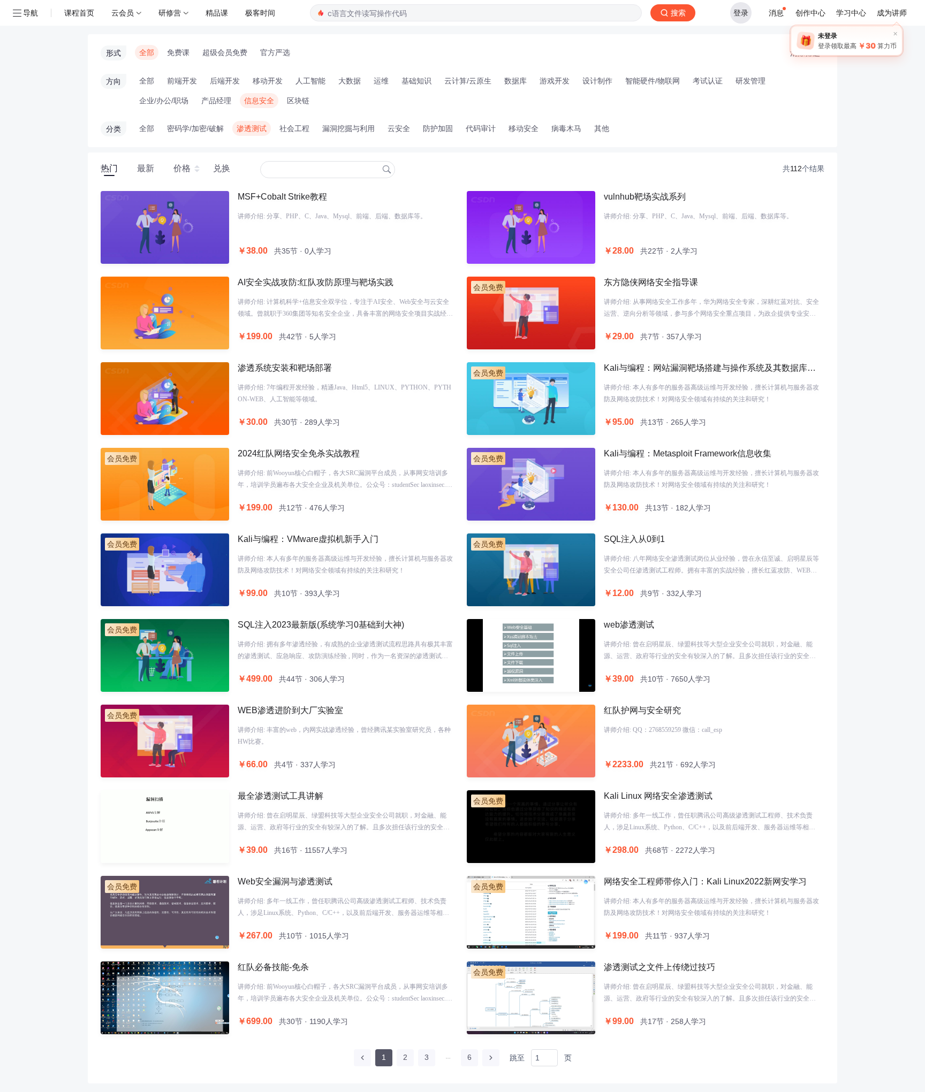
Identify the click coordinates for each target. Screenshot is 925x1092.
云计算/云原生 (467, 81)
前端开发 (182, 81)
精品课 (217, 12)
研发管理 (750, 81)
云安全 (399, 128)
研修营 (169, 12)
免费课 (178, 52)
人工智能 (310, 81)
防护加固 (438, 128)
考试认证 (708, 81)
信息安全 (259, 100)
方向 (113, 81)
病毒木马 (566, 128)
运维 (381, 81)
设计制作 (597, 81)
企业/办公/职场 (163, 100)
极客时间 (260, 12)
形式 (113, 53)
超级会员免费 (224, 52)
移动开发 (268, 81)
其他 (601, 128)
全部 (146, 52)
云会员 (122, 12)
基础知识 (416, 81)
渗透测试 (252, 128)
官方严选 (275, 52)
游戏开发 (555, 81)
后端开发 (225, 81)
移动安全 (524, 128)
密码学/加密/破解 (195, 128)
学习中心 (851, 12)
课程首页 (79, 12)
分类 (113, 129)
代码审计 (481, 128)
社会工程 (294, 128)
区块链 (298, 100)
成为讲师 (892, 12)
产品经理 (216, 100)
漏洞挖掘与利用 (348, 128)
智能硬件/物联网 (652, 81)
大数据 (349, 81)
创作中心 (810, 12)
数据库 (515, 81)
